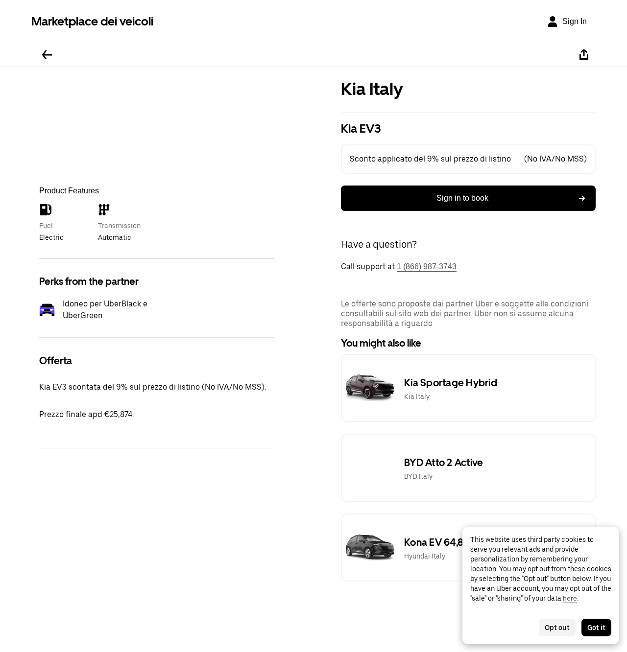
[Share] (584, 55)
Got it (596, 627)
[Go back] (47, 55)
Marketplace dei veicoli (92, 21)
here (570, 598)
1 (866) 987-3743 (427, 266)
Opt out (557, 627)
